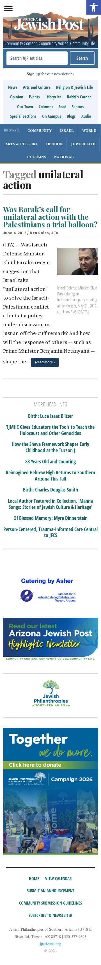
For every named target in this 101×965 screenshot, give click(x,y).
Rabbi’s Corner (79, 96)
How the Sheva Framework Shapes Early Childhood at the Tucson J (50, 447)
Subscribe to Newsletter (50, 915)
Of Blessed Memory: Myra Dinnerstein (50, 518)
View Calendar (58, 878)
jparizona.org (50, 943)
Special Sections (23, 116)
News (12, 87)
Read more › (45, 362)
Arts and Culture (36, 87)
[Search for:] (37, 58)
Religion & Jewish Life (74, 87)
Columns (46, 106)
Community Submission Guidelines (50, 903)
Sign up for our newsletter (49, 73)
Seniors (78, 106)
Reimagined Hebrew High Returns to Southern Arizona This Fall (50, 476)
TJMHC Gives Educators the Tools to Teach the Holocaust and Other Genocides (50, 430)
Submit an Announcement (50, 890)
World (89, 130)
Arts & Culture (21, 143)
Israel (67, 130)
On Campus (51, 116)
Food (62, 106)
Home (34, 878)
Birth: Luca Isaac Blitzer (50, 416)
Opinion (16, 96)
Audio (86, 116)
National (64, 156)
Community (39, 130)
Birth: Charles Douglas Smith (50, 490)
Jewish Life (83, 143)
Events (34, 96)
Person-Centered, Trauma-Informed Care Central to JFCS (50, 532)
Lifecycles (53, 96)
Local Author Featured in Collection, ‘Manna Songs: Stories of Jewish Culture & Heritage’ (50, 504)
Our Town (25, 106)
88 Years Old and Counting (50, 462)
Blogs (71, 116)
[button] (93, 7)
